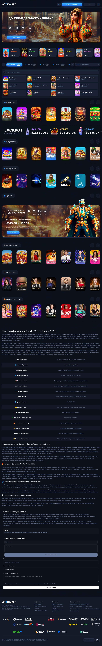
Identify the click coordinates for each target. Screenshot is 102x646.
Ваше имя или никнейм (9, 559)
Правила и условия (57, 604)
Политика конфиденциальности (58, 609)
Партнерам (55, 612)
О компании (38, 604)
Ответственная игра (57, 606)
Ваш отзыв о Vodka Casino (10, 573)
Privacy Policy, (96, 608)
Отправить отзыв (51, 555)
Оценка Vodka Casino (9, 566)
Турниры (37, 608)
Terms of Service (74, 610)
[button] (3, 64)
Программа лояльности (41, 606)
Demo (6, 122)
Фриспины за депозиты (41, 610)
